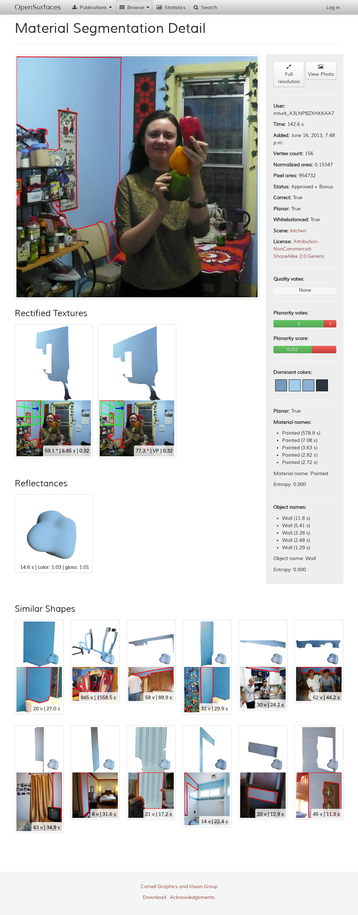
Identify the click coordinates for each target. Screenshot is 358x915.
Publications (93, 7)
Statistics (174, 7)
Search (208, 7)
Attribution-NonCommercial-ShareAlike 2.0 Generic (299, 249)
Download (154, 897)
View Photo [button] (321, 74)
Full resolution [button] (289, 78)
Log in (333, 7)
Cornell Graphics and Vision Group (179, 886)
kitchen (298, 231)
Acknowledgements (192, 897)
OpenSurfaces (38, 7)
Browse (136, 7)
